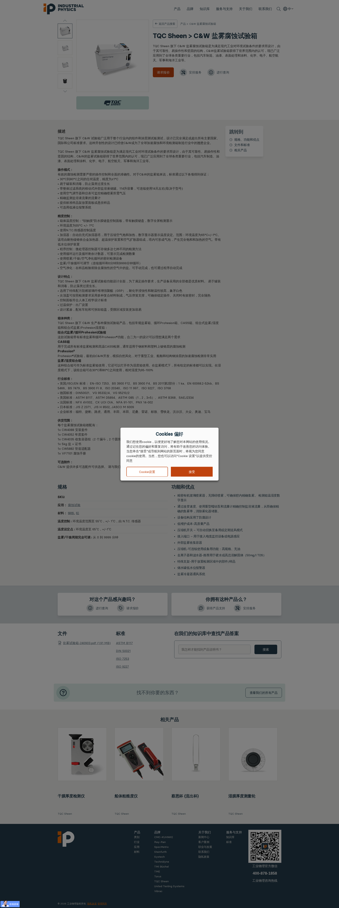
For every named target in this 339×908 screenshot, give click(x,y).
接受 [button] (192, 472)
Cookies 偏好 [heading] (169, 434)
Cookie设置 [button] (147, 472)
